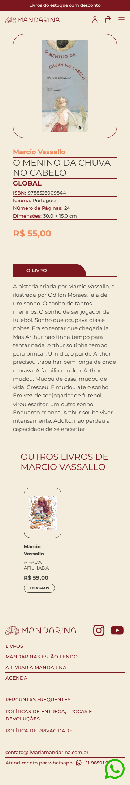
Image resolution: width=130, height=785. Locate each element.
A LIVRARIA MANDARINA (35, 667)
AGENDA (16, 678)
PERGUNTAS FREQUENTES (37, 699)
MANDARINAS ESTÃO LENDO (41, 656)
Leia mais (39, 588)
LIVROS (14, 646)
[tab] (49, 270)
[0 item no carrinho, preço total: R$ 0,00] (108, 20)
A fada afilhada (36, 565)
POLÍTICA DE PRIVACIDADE (39, 730)
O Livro (36, 270)
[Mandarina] (32, 20)
